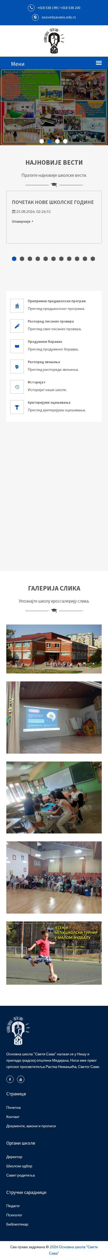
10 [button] (85, 258)
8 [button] (69, 258)
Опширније (21, 221)
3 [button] (57, 141)
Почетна (13, 1107)
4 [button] (65, 141)
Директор (14, 1156)
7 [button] (61, 258)
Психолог (14, 1215)
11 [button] (93, 258)
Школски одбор (19, 1166)
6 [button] (53, 258)
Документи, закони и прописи (31, 1126)
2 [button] (50, 141)
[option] (54, 107)
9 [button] (77, 258)
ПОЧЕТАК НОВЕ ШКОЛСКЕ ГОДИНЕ (53, 202)
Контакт (12, 1116)
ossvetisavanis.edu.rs (58, 17)
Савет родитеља (20, 1175)
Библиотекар (17, 1224)
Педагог (13, 1205)
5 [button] (46, 258)
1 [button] (42, 141)
